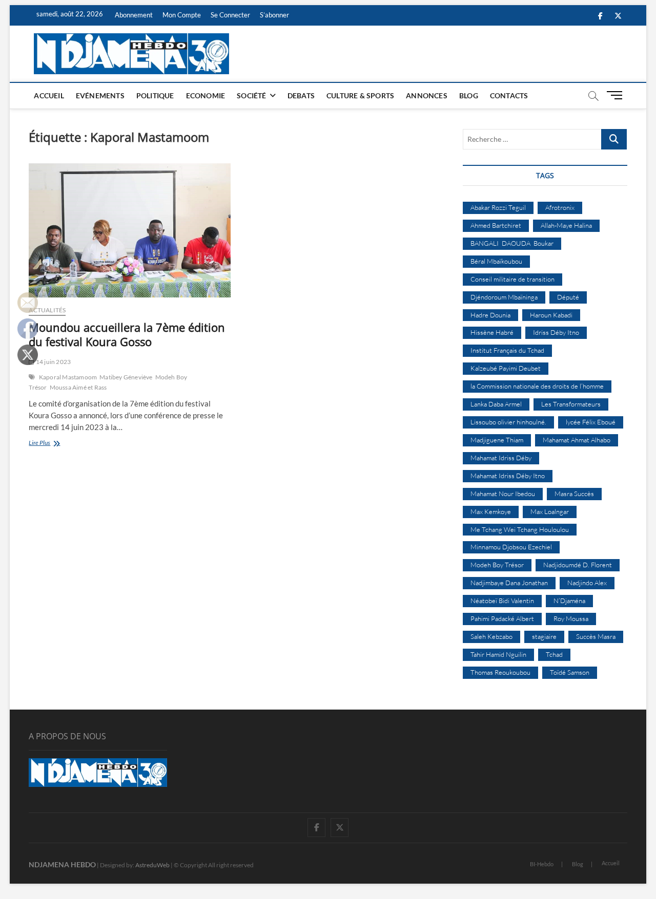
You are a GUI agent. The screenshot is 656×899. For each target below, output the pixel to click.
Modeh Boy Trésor (497, 565)
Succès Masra (596, 636)
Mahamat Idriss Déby (500, 458)
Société (251, 95)
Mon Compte (181, 15)
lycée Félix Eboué (591, 422)
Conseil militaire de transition (512, 279)
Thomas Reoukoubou (500, 672)
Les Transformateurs (571, 404)
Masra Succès (574, 493)
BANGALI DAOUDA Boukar (512, 243)
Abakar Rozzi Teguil (498, 207)
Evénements (100, 95)
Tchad (554, 654)
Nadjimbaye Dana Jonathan (509, 583)
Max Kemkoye (490, 511)
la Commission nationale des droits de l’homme (537, 386)
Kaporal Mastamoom (68, 377)
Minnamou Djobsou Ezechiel (511, 547)
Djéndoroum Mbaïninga (504, 297)
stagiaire (544, 636)
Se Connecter (230, 15)
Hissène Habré (492, 332)
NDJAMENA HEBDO (62, 864)
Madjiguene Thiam (496, 440)
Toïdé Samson (569, 672)
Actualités (47, 310)
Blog (468, 95)
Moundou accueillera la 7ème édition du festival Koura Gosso (127, 334)
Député (568, 297)
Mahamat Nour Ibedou (502, 493)
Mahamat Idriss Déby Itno (507, 476)
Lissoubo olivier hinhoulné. (508, 422)
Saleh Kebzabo (491, 636)
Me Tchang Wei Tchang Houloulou (519, 529)
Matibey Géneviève (125, 377)
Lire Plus (53, 443)
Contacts (509, 95)
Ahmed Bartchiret (495, 225)
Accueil (49, 95)
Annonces (426, 95)
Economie (205, 95)
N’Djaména (569, 600)
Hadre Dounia (490, 315)
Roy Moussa (571, 618)
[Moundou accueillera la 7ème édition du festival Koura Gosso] (129, 230)
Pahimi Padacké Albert (502, 618)
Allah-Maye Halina (566, 225)
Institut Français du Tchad (507, 350)
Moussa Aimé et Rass (78, 387)
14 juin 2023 (53, 362)
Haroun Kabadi (551, 315)
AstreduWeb (152, 865)
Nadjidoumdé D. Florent (577, 565)
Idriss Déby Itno (556, 332)
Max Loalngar (549, 511)
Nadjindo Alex (587, 583)
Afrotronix (560, 207)
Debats (301, 95)
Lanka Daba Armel (496, 404)
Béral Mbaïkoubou (496, 261)
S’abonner (274, 15)
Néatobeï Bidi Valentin (502, 600)
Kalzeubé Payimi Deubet (505, 368)
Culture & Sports (360, 95)
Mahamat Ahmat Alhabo (576, 440)
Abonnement (134, 15)
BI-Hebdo (542, 864)
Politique (155, 95)
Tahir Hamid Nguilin (498, 654)
